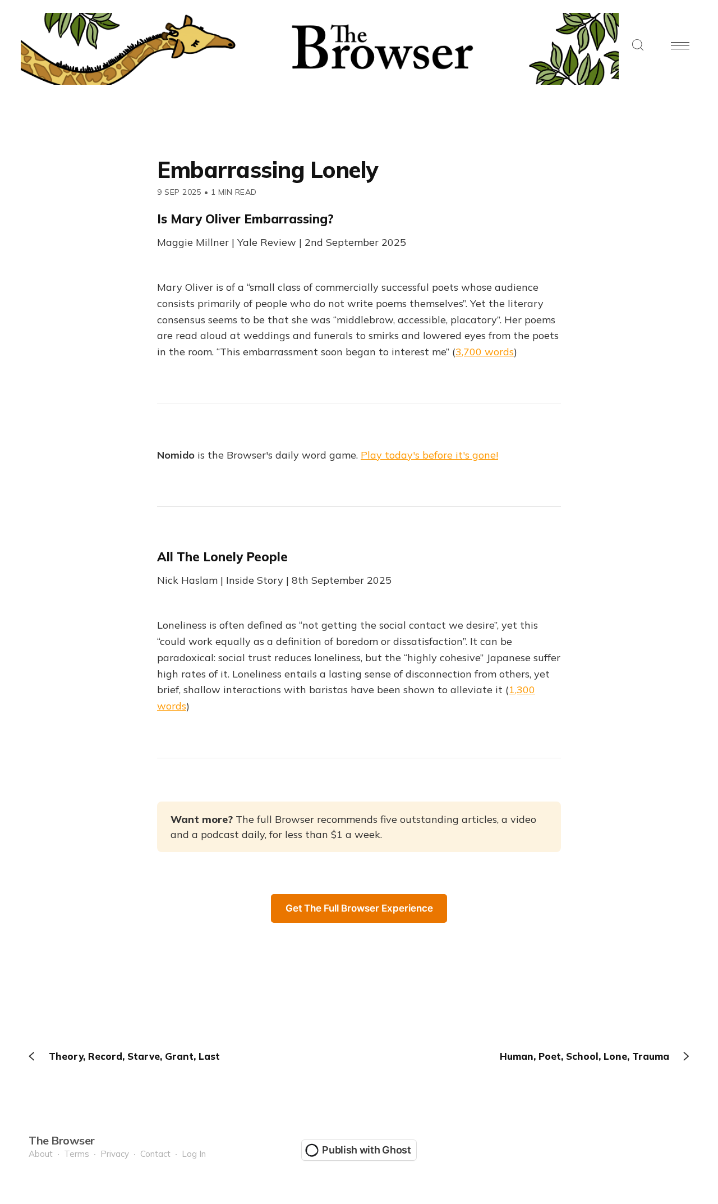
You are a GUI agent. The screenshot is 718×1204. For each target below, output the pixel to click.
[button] (638, 45)
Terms (76, 1153)
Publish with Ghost (366, 1150)
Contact (155, 1153)
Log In (194, 1153)
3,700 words (484, 351)
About (41, 1153)
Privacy (114, 1153)
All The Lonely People (222, 557)
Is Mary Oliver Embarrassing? (245, 219)
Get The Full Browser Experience (359, 908)
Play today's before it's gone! (429, 454)
